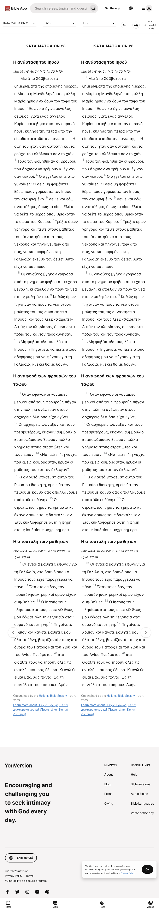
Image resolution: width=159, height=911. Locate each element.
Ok (147, 869)
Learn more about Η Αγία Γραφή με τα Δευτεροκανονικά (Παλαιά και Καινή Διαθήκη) (40, 709)
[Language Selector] (131, 8)
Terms (30, 875)
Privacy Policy (13, 875)
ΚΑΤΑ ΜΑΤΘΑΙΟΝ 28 (16, 23)
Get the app (112, 8)
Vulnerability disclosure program (26, 880)
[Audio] (124, 25)
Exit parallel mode (152, 25)
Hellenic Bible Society (53, 695)
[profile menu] (146, 8)
